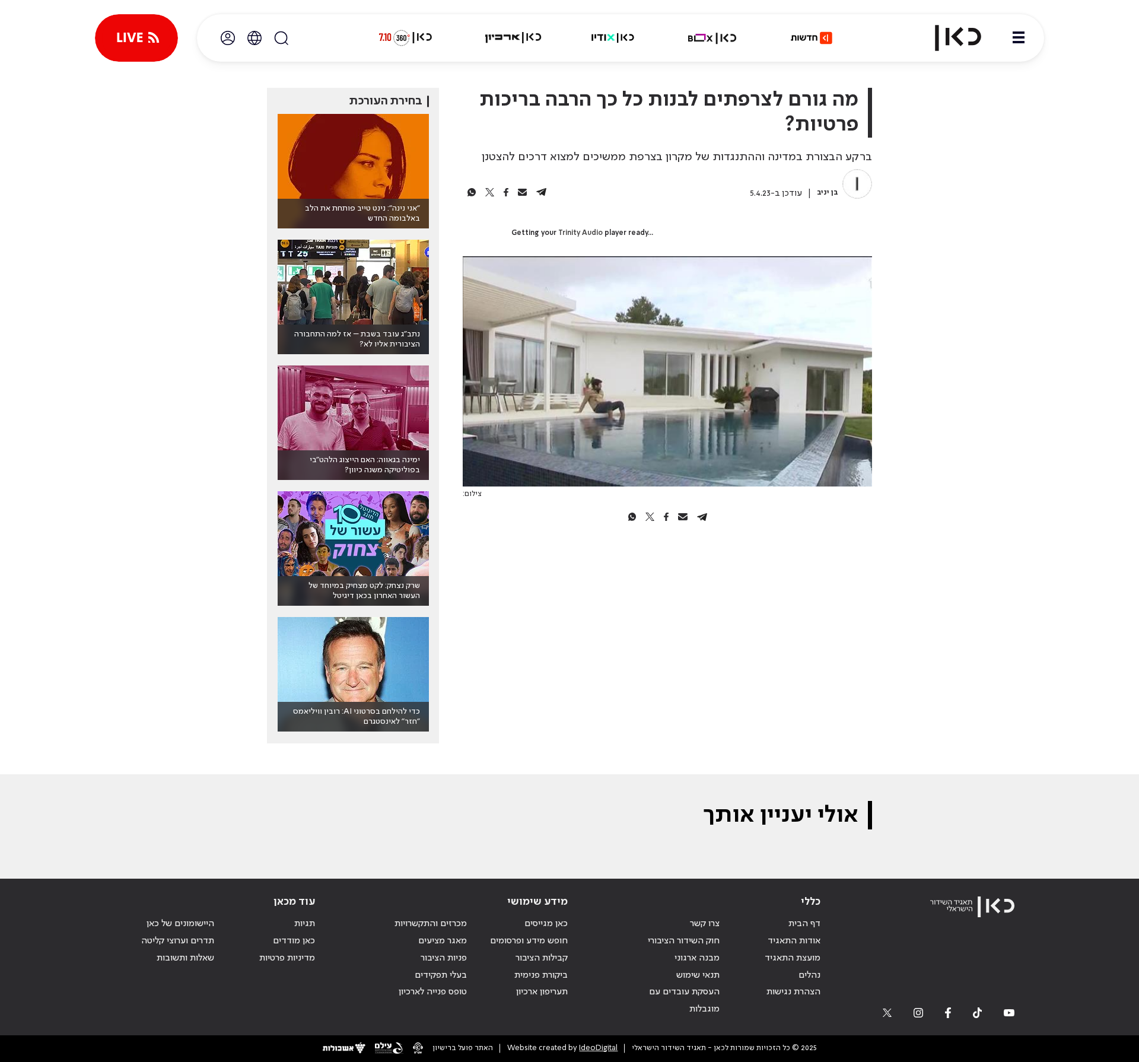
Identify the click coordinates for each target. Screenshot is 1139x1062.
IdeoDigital (598, 1048)
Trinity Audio (580, 233)
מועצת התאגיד (792, 958)
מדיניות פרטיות (287, 958)
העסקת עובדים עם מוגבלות (684, 1000)
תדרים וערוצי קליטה (177, 941)
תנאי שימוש (698, 975)
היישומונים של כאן (180, 924)
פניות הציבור (444, 958)
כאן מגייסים (546, 924)
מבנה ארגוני (697, 958)
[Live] (136, 38)
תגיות (304, 924)
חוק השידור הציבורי (684, 941)
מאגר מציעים (442, 941)
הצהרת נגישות (793, 992)
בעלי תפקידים (441, 975)
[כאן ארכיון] (513, 38)
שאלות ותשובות (185, 958)
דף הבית (804, 924)
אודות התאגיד (794, 941)
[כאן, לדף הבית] (948, 38)
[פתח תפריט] (1019, 38)
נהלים (809, 975)
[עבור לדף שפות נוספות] (254, 38)
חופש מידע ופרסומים (529, 941)
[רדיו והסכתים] (613, 38)
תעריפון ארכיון (542, 992)
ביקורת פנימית (541, 975)
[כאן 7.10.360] (405, 38)
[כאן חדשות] (811, 38)
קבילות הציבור (542, 958)
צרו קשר (705, 924)
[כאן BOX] (712, 38)
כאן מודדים (294, 941)
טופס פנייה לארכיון (433, 992)
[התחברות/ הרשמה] (228, 38)
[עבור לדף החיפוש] (281, 38)
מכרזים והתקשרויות (430, 924)
